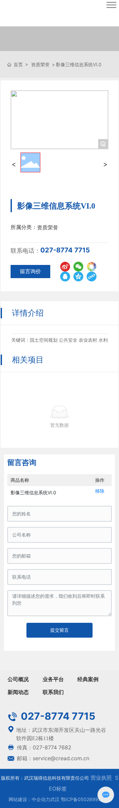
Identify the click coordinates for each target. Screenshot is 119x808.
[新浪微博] (65, 267)
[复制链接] (92, 276)
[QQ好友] (65, 276)
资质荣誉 (40, 64)
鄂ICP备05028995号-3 (86, 799)
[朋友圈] (92, 267)
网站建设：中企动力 (29, 799)
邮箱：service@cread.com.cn (52, 758)
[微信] (78, 267)
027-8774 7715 (65, 250)
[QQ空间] (78, 276)
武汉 (55, 799)
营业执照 (100, 777)
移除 (99, 491)
